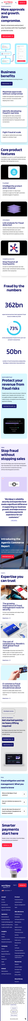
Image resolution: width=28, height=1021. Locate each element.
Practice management (20, 937)
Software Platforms (6, 973)
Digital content (18, 927)
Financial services (19, 932)
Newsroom (4, 959)
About (3, 948)
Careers (3, 964)
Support (17, 964)
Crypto (16, 924)
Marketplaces (4, 971)
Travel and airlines (19, 950)
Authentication (18, 902)
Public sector (18, 940)
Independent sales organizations (19, 956)
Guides (3, 936)
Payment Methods (5, 910)
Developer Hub (18, 969)
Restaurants (18, 942)
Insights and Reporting (7, 924)
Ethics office (18, 974)
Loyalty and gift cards (6, 927)
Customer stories (5, 939)
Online (3, 899)
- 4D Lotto (14, 520)
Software (17, 948)
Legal (2, 961)
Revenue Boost (5, 917)
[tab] (8, 711)
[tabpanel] (14, 743)
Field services (18, 929)
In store (3, 902)
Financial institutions (20, 953)
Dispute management (20, 904)
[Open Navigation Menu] (2, 2)
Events (3, 956)
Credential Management (7, 922)
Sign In (15, 885)
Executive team (5, 951)
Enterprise (17, 917)
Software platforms (19, 919)
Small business (18, 914)
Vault (16, 907)
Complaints (17, 972)
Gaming (16, 935)
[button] (14, 794)
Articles (3, 934)
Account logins (18, 967)
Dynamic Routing (5, 919)
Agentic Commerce (6, 907)
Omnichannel (4, 904)
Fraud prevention (19, 899)
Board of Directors (5, 954)
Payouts (17, 981)
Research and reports (6, 942)
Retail (16, 945)
